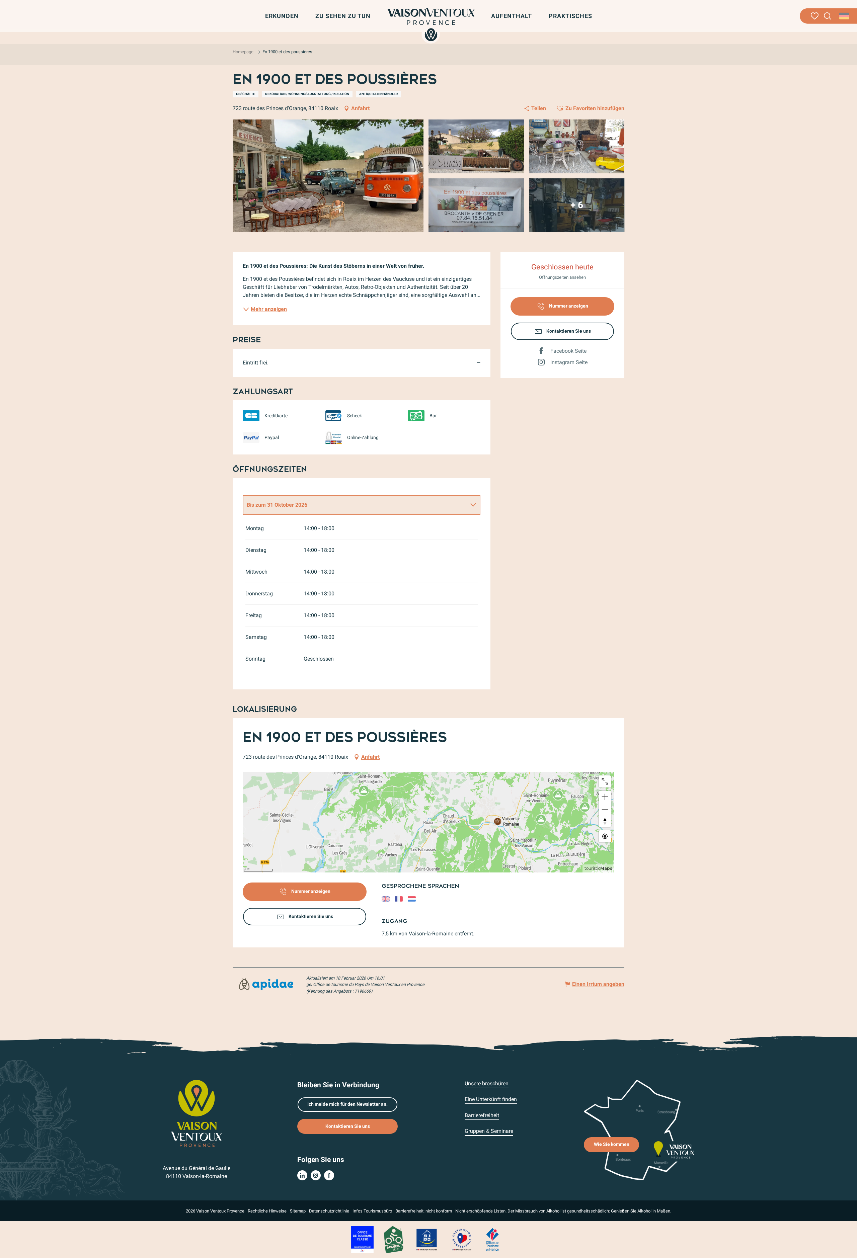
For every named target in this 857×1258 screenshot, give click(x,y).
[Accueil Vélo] (393, 1239)
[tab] (354, 505)
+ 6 (576, 205)
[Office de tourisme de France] (492, 1239)
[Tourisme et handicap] (427, 1239)
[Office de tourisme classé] (362, 1239)
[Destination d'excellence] (461, 1239)
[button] (828, 16)
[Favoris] (815, 16)
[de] (845, 16)
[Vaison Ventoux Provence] (431, 24)
